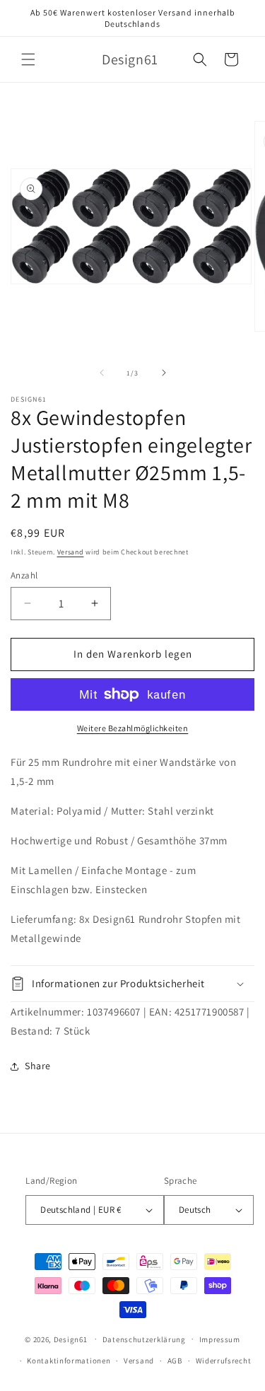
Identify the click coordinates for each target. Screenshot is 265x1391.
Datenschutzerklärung (144, 1339)
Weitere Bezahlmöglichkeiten (133, 728)
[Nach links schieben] (101, 372)
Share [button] (38, 1065)
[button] (28, 59)
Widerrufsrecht (224, 1361)
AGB (174, 1361)
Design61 (71, 1339)
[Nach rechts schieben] (163, 372)
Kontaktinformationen (68, 1361)
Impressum (219, 1339)
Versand (70, 552)
